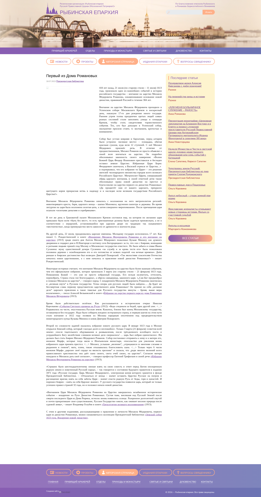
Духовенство (184, 51)
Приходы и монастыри (118, 51)
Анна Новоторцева (179, 142)
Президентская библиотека (70, 81)
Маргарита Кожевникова (182, 229)
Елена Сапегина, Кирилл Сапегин (187, 161)
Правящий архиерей (64, 51)
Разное (172, 90)
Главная (53, 482)
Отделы (90, 51)
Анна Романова (177, 114)
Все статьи (190, 238)
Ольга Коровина (177, 188)
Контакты (205, 51)
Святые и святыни (154, 51)
